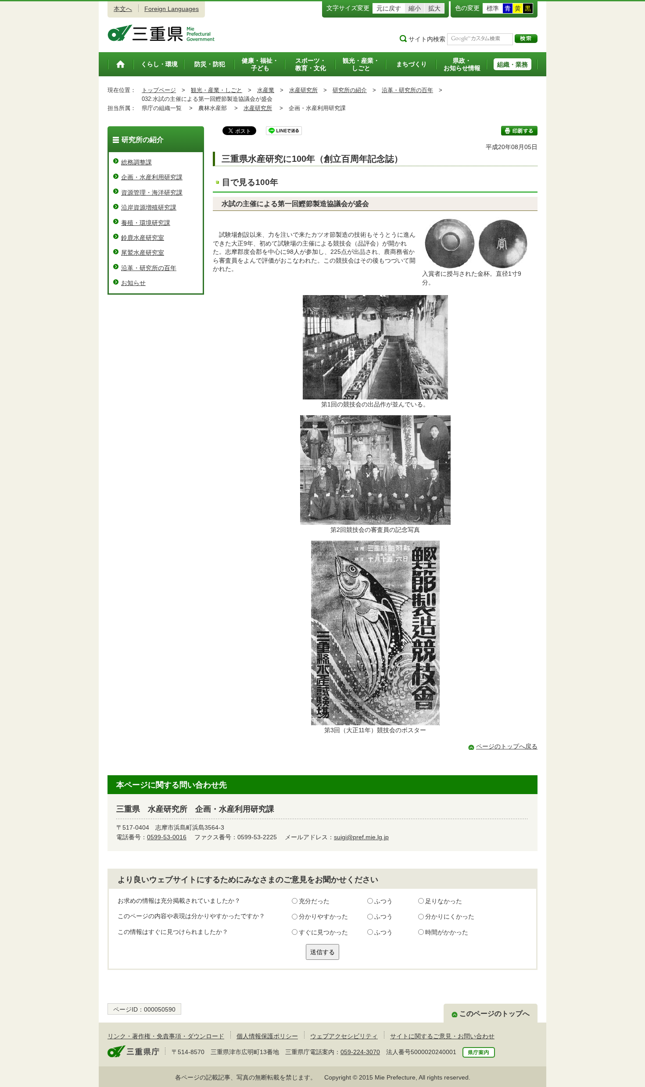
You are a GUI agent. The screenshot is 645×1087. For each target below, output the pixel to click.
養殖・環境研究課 (145, 222)
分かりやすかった (323, 916)
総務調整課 (136, 162)
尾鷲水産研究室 (142, 252)
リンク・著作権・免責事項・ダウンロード (166, 1036)
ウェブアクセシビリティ (344, 1036)
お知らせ (133, 282)
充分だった (314, 901)
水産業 (265, 90)
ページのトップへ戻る (507, 746)
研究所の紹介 (350, 90)
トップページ (159, 90)
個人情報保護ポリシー (267, 1036)
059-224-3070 (360, 1051)
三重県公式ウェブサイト (161, 33)
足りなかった (443, 901)
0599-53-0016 (166, 837)
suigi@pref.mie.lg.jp (361, 837)
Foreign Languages (171, 8)
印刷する (519, 130)
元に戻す (388, 8)
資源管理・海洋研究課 (152, 192)
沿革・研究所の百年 (407, 90)
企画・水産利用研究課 (152, 177)
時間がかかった (446, 932)
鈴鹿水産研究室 (142, 237)
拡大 (434, 8)
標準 (493, 8)
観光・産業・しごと (216, 90)
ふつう (383, 901)
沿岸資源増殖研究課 (148, 207)
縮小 (414, 8)
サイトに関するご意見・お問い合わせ (442, 1036)
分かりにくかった (449, 916)
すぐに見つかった (323, 932)
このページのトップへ (494, 1013)
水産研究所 (303, 90)
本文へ (123, 8)
